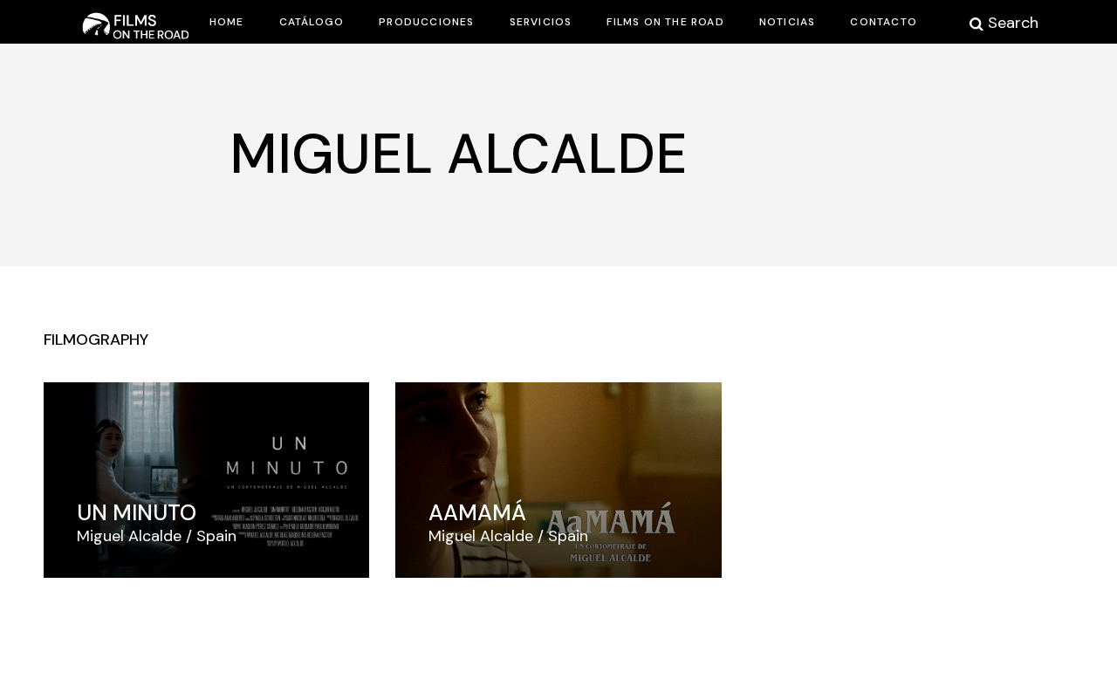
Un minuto (136, 512)
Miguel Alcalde (129, 535)
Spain (216, 535)
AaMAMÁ (477, 512)
